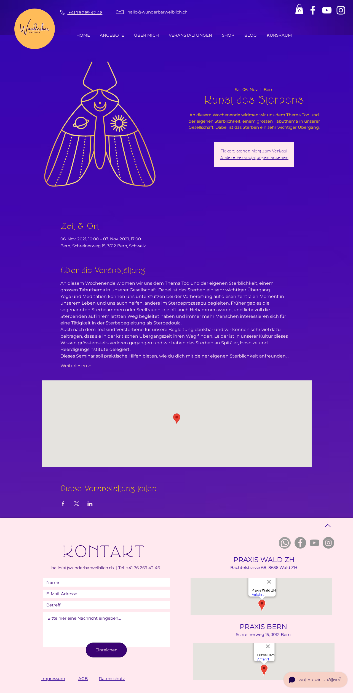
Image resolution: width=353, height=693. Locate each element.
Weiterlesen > (75, 365)
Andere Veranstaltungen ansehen (254, 157)
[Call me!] (62, 12)
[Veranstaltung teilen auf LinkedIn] (90, 503)
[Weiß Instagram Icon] (341, 10)
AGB (83, 678)
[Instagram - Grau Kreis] (328, 543)
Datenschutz (112, 678)
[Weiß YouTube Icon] (327, 10)
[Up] (327, 525)
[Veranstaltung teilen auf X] (76, 503)
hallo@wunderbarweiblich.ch (157, 12)
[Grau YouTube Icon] (314, 543)
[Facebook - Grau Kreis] (300, 543)
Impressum (53, 678)
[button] (299, 9)
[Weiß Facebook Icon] (313, 10)
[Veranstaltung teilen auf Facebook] (63, 503)
